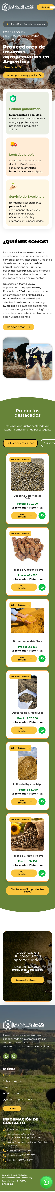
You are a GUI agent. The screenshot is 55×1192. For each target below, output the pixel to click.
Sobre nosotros (12, 1081)
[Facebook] (6, 1056)
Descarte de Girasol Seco (27, 712)
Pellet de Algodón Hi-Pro (27, 569)
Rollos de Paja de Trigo (27, 784)
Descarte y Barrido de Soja (28, 497)
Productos (9, 1093)
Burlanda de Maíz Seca (27, 641)
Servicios (8, 1087)
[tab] (20, 443)
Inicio (6, 1075)
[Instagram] (14, 1056)
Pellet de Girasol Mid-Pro (27, 855)
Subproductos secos (20, 459)
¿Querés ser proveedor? (17, 1099)
